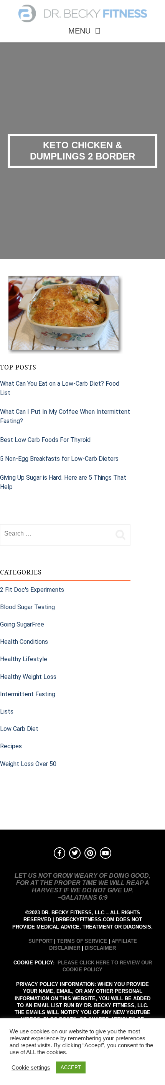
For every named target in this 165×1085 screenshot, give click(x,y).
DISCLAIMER (100, 948)
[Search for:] (55, 533)
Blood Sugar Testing (27, 607)
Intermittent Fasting (27, 694)
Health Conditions (24, 641)
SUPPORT (40, 941)
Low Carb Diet (19, 728)
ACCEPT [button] (71, 1067)
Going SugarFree (22, 624)
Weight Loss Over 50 (28, 764)
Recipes (11, 746)
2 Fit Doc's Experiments (32, 589)
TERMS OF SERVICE (82, 941)
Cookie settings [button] (31, 1068)
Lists (6, 711)
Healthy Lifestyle (23, 659)
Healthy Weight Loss (28, 676)
